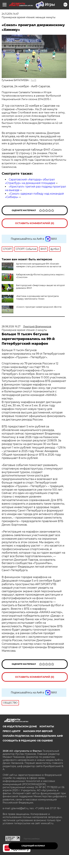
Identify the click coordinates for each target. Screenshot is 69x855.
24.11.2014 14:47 (10, 13)
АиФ (33, 80)
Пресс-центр (11, 731)
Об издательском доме (20, 726)
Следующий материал (33, 846)
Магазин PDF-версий (38, 731)
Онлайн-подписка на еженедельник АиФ (33, 735)
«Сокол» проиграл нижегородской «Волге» (39, 307)
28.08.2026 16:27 (11, 326)
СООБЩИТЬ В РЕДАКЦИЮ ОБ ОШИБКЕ (28, 740)
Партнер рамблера (32, 839)
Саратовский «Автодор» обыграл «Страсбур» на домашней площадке (30, 181)
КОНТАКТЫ (47, 726)
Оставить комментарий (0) (34, 223)
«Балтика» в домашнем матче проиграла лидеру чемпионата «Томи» (37, 297)
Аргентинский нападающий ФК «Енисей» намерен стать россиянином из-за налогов (38, 265)
